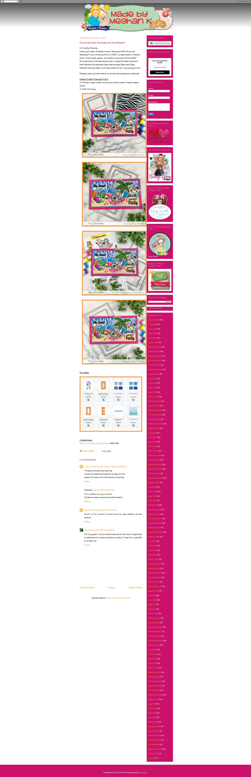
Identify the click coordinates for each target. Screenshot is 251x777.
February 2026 (154, 347)
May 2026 (152, 333)
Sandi (87, 530)
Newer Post (87, 587)
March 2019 (153, 722)
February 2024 (154, 455)
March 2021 (153, 613)
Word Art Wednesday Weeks (95, 443)
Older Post (135, 587)
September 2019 (155, 695)
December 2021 (154, 573)
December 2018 (154, 735)
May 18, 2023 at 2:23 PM (102, 530)
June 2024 (152, 437)
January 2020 (154, 677)
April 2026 (152, 338)
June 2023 (152, 491)
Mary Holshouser (93, 466)
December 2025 (155, 356)
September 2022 (155, 532)
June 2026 (152, 329)
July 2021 (152, 595)
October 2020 (154, 636)
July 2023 (152, 487)
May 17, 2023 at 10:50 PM (105, 510)
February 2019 (154, 726)
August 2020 (153, 645)
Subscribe (160, 72)
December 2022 (155, 518)
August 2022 (153, 537)
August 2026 (153, 320)
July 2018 (152, 758)
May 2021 (152, 604)
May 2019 (152, 713)
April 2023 (152, 500)
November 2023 (155, 469)
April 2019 (152, 717)
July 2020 (152, 649)
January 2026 (154, 351)
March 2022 (153, 559)
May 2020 (152, 659)
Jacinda (88, 510)
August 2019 (153, 699)
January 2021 (153, 622)
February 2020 (154, 672)
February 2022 (154, 564)
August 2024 (153, 428)
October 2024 (154, 419)
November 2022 (155, 523)
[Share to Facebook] (108, 451)
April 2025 (152, 392)
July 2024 (152, 433)
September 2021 (155, 586)
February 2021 (154, 618)
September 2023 (155, 478)
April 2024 (152, 446)
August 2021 (153, 591)
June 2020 (152, 654)
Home (111, 587)
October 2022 (154, 528)
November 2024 (155, 415)
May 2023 (152, 496)
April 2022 (152, 555)
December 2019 (154, 681)
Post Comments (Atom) (118, 598)
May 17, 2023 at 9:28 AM (115, 466)
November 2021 (154, 577)
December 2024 (155, 410)
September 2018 (155, 749)
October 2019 (154, 690)
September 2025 (155, 369)
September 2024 (155, 424)
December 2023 (155, 464)
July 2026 (152, 324)
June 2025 (152, 383)
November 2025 (155, 360)
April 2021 (152, 609)
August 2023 (153, 482)
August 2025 (153, 374)
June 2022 (152, 546)
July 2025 (152, 378)
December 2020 (155, 627)
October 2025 (154, 365)
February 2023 (154, 509)
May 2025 (152, 387)
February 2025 (154, 401)
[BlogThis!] (105, 451)
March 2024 (153, 451)
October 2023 (154, 473)
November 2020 (155, 631)
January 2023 (154, 514)
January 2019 (153, 731)
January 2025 (154, 406)
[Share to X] (106, 451)
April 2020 (152, 663)
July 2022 (152, 541)
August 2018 (153, 753)
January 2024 (154, 460)
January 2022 (154, 568)
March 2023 (153, 505)
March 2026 (153, 342)
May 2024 (152, 442)
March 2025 (153, 396)
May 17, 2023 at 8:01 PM (103, 490)
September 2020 (155, 640)
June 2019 (152, 708)
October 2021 (154, 582)
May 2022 (152, 550)
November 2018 (154, 740)
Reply (87, 481)
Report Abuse (155, 308)
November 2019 (154, 686)
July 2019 (152, 704)
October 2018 (154, 744)
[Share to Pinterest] (110, 451)
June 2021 (152, 600)
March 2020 (153, 668)
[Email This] (103, 451)
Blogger (143, 772)
